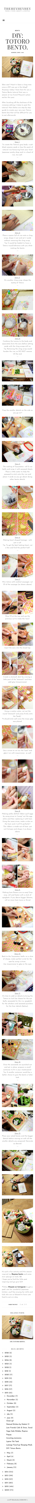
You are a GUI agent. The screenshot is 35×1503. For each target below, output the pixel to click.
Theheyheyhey (17, 9)
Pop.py (8, 1435)
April (9, 1456)
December (11, 1396)
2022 (7, 1367)
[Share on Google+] (24, 1304)
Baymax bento (17, 1274)
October (10, 1403)
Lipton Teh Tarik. (12, 1441)
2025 (7, 1356)
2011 (7, 1483)
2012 (7, 1479)
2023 (7, 1364)
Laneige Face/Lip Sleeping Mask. (19, 1445)
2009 (7, 1490)
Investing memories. (14, 1438)
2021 (7, 1371)
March (9, 1460)
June (9, 1418)
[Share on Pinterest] (26, 1304)
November (11, 1400)
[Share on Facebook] (20, 1304)
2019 (7, 1378)
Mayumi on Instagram (17, 1287)
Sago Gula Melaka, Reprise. (17, 1431)
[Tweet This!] (22, 1304)
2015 (7, 1393)
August (10, 1411)
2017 (7, 1386)
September (11, 1407)
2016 (7, 1389)
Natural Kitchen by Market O (17, 1424)
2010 (7, 1486)
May (9, 1453)
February (10, 1464)
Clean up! (10, 1421)
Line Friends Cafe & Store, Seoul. (19, 1428)
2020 (7, 1375)
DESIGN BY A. (24, 1500)
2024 (7, 1360)
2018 (7, 1382)
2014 (7, 1472)
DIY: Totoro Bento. (13, 1448)
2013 (7, 1476)
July (8, 1414)
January (10, 1467)
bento (17, 30)
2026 (7, 1353)
